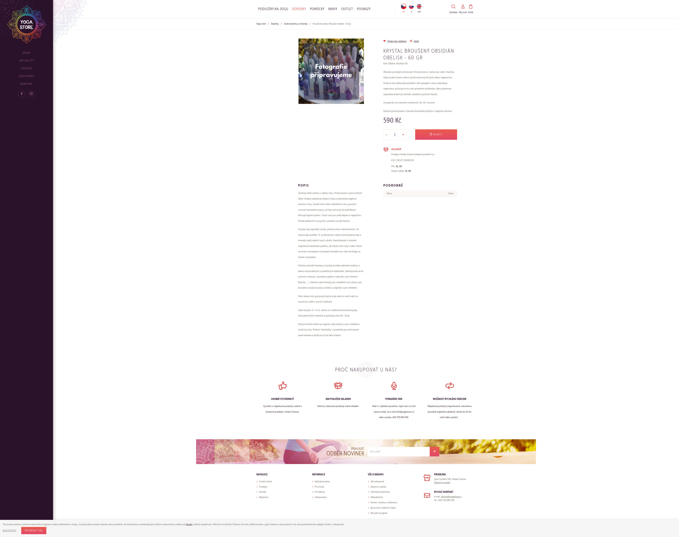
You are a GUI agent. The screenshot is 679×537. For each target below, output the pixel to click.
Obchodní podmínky (380, 491)
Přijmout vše (34, 530)
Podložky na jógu (273, 9)
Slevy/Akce (26, 76)
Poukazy (364, 9)
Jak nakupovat (377, 481)
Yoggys (26, 68)
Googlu (189, 524)
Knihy (332, 9)
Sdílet (416, 41)
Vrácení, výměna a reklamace (383, 502)
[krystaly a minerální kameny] (331, 71)
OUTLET (347, 9)
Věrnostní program (378, 513)
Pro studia (319, 486)
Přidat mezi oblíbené (397, 41)
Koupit (437, 134)
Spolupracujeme (322, 481)
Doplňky (299, 9)
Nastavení (9, 530)
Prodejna (263, 486)
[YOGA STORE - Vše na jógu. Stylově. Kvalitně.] (27, 24)
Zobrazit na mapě (442, 482)
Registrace (263, 497)
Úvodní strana (265, 481)
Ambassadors (321, 497)
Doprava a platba (378, 486)
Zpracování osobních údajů (383, 507)
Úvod (26, 52)
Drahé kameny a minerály (295, 23)
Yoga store (261, 23)
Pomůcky (317, 9)
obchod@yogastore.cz (451, 496)
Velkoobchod (376, 497)
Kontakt (26, 84)
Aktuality (26, 60)
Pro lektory (320, 491)
